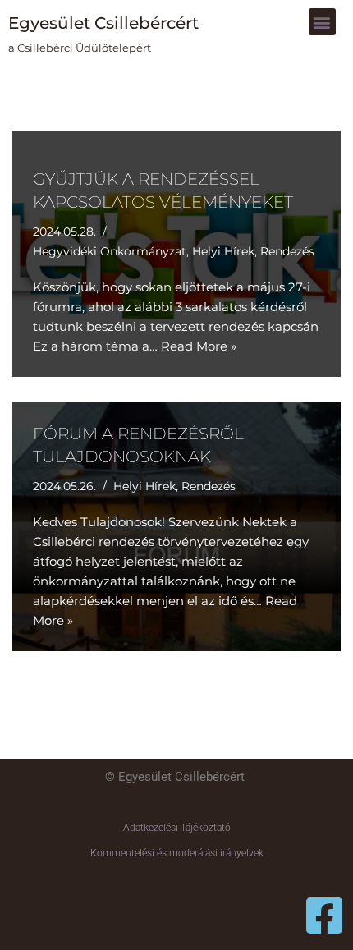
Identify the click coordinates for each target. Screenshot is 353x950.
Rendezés (287, 251)
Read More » (198, 346)
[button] (322, 21)
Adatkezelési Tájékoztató (177, 827)
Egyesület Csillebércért (103, 23)
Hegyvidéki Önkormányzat (109, 251)
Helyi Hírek (223, 251)
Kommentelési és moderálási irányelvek (177, 853)
